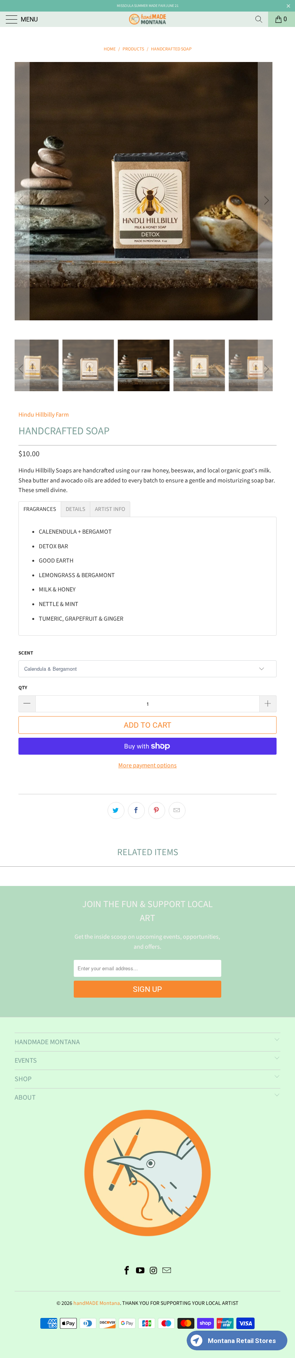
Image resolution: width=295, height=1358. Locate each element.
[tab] (39, 509)
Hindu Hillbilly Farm (43, 414)
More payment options (147, 765)
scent (25, 653)
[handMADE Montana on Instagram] (154, 1271)
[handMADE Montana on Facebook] (127, 1271)
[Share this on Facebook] (136, 810)
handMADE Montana (96, 1303)
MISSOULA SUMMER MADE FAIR (141, 5)
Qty (22, 687)
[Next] (265, 201)
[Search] (259, 19)
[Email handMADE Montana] (167, 1271)
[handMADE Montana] (147, 19)
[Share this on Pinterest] (156, 810)
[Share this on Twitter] (116, 810)
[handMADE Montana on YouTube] (140, 1271)
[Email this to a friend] (177, 810)
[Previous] (22, 201)
